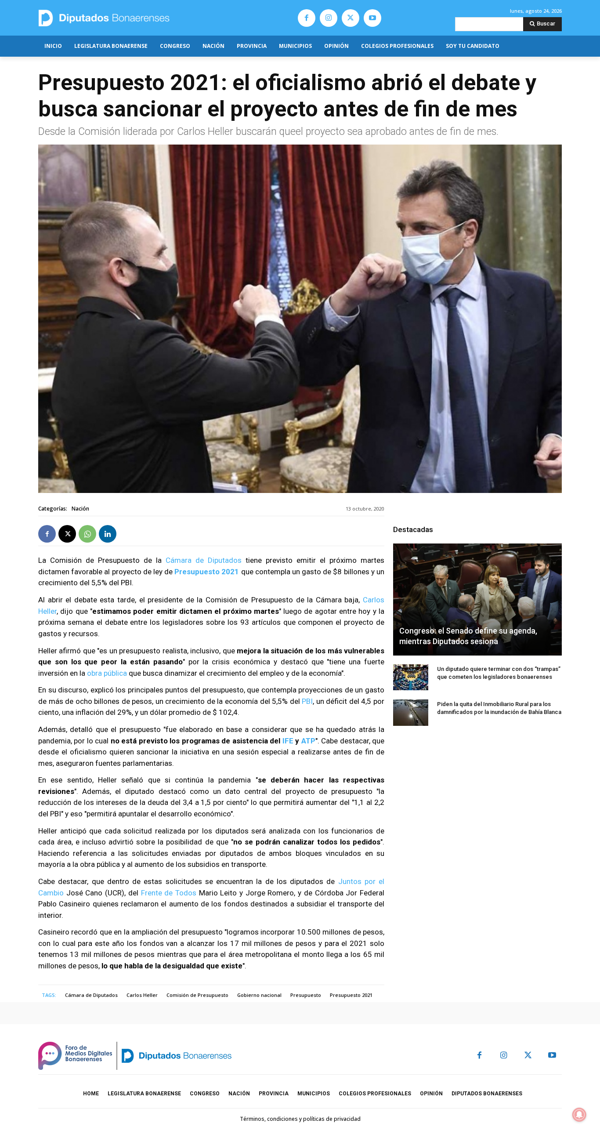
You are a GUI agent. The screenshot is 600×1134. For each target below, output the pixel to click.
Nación (80, 508)
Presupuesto (305, 995)
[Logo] (145, 18)
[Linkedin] (107, 534)
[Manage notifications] (579, 1115)
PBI (307, 701)
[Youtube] (372, 18)
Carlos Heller (142, 995)
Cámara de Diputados (204, 560)
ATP (308, 740)
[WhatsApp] (87, 534)
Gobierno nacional (259, 995)
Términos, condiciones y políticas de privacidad (300, 1119)
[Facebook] (306, 18)
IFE (287, 740)
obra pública (108, 673)
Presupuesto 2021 (351, 995)
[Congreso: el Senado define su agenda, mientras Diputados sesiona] (477, 599)
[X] (350, 18)
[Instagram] (328, 18)
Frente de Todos (168, 892)
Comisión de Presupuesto (197, 995)
